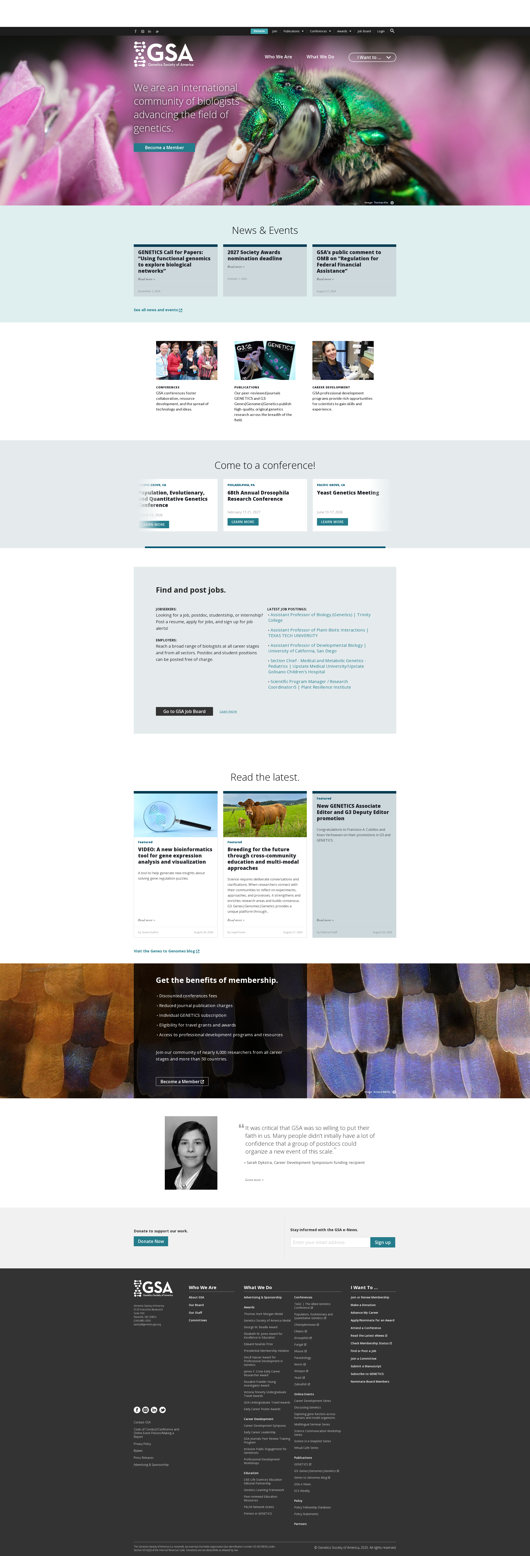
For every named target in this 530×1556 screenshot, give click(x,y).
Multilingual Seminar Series (312, 1424)
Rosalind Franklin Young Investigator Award (260, 1383)
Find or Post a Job (363, 1351)
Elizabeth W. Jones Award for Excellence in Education (263, 1335)
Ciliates (299, 1331)
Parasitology (302, 1358)
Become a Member (164, 147)
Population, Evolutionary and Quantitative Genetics (313, 1316)
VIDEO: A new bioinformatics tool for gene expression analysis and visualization (175, 855)
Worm (298, 1364)
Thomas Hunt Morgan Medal (263, 1314)
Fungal (298, 1344)
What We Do (320, 56)
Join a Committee (363, 1358)
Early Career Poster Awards (262, 1409)
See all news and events (156, 309)
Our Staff (195, 1313)
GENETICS (301, 1464)
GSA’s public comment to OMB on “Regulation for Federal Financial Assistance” (349, 261)
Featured (145, 842)
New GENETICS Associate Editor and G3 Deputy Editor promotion (353, 812)
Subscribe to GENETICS (367, 1374)
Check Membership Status (370, 1343)
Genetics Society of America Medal (267, 1320)
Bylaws (138, 1451)
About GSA (196, 1297)
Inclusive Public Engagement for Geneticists (265, 1451)
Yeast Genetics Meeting (348, 492)
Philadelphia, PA (241, 485)
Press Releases (144, 1458)
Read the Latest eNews (367, 1335)
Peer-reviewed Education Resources (260, 1498)
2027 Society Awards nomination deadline (255, 255)
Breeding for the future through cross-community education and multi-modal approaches (263, 858)
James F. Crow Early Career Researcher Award (262, 1373)
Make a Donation (363, 1305)
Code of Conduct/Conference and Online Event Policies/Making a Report (156, 1433)
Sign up (383, 1242)
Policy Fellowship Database (312, 1507)
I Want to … (369, 57)
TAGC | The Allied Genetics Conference (312, 1306)
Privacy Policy (142, 1444)
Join (274, 31)
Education (251, 1473)
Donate (259, 31)
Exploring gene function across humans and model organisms (314, 1416)
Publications (291, 31)
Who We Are (278, 56)
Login (381, 31)
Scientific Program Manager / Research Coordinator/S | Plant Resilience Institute (309, 684)
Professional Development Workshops (262, 1461)
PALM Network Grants (259, 1507)
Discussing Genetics (307, 1407)
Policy (298, 1501)
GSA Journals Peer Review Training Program (267, 1440)
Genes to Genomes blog (310, 1477)
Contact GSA (142, 1422)
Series (312, 1441)
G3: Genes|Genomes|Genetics (315, 1471)
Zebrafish (300, 1384)
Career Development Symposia (265, 1426)
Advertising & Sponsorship (151, 1465)
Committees (198, 1320)
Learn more (153, 524)
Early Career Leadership (260, 1432)
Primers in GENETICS (258, 1513)
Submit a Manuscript (366, 1366)
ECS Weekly (302, 1491)
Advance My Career (364, 1313)
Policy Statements (306, 1514)
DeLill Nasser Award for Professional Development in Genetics (263, 1361)
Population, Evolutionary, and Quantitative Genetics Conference (173, 498)
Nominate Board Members (370, 1381)
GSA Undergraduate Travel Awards (267, 1402)
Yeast (298, 1378)
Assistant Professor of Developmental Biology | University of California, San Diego (317, 648)
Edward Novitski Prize (258, 1344)
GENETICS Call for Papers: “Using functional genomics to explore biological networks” (174, 261)
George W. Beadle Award (260, 1327)
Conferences (318, 31)
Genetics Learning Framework (264, 1490)
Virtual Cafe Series (306, 1448)
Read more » (146, 279)
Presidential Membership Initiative (266, 1351)
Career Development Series (312, 1401)
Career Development (331, 387)
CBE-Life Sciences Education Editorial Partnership (263, 1481)
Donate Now (151, 1241)
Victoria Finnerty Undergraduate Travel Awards (265, 1394)
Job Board (364, 31)
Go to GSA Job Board (184, 711)
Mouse (299, 1351)
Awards (342, 31)
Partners (300, 1524)
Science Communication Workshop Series (317, 1433)
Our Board (196, 1305)
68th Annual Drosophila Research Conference (258, 495)
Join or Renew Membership (370, 1297)
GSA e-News (302, 1484)
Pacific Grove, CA (152, 485)
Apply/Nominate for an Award (372, 1320)
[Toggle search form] (392, 31)
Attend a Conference (366, 1328)
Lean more (228, 711)
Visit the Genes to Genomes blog (165, 950)
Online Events (304, 1394)
